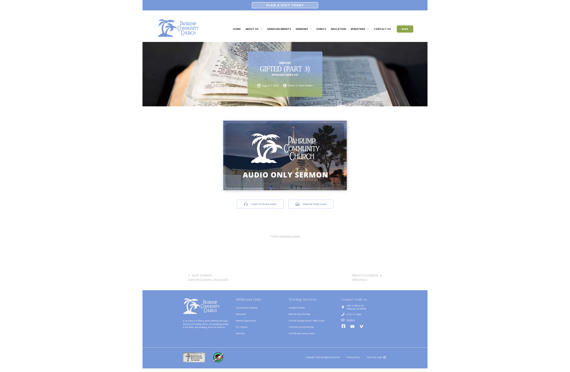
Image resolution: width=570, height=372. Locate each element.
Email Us (350, 320)
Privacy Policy (353, 357)
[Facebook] (343, 326)
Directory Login (374, 357)
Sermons (302, 29)
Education (338, 29)
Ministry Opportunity (246, 320)
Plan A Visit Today (285, 5)
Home (237, 29)
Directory (240, 333)
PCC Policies (242, 327)
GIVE (405, 29)
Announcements (279, 29)
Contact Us (382, 29)
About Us (252, 29)
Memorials (241, 314)
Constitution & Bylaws (247, 307)
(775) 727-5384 (353, 314)
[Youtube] (352, 326)
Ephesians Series (289, 236)
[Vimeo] (361, 326)
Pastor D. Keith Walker (300, 85)
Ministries (358, 29)
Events (321, 29)
